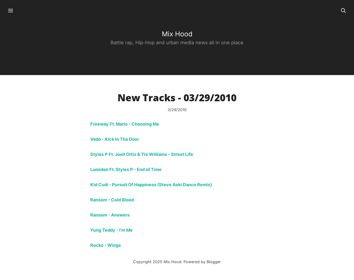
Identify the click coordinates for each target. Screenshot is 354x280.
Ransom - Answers (110, 214)
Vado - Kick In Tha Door (114, 139)
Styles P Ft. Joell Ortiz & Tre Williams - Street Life (141, 154)
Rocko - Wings (105, 245)
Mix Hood (177, 34)
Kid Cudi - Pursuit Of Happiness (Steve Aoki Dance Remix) (151, 184)
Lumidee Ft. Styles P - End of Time (126, 169)
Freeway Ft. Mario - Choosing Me (124, 124)
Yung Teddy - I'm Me (111, 230)
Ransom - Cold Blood (112, 199)
